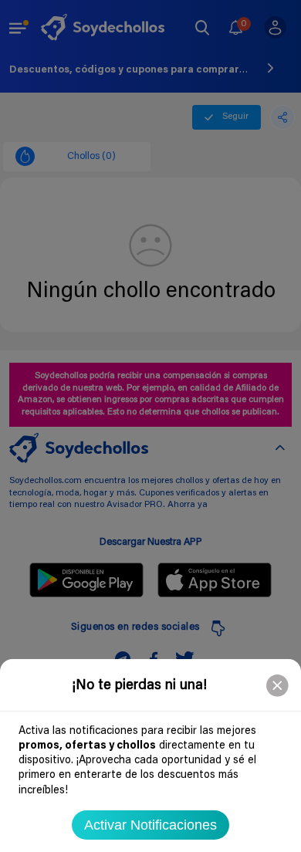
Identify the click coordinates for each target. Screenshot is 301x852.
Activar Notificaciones (150, 825)
